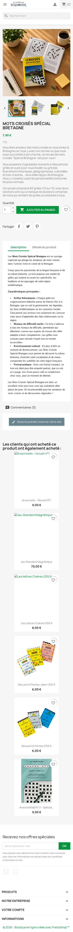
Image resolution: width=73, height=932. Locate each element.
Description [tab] (18, 247)
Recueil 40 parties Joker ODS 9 (36, 684)
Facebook (6, 871)
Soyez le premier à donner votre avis (39, 421)
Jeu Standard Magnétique (36, 561)
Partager (19, 226)
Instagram (15, 871)
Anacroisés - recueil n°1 (36, 500)
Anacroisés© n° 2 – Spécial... (36, 807)
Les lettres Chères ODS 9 (36, 623)
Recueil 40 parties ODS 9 (36, 746)
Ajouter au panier (37, 210)
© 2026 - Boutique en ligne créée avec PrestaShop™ (36, 927)
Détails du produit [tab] (44, 247)
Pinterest (37, 226)
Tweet (28, 226)
